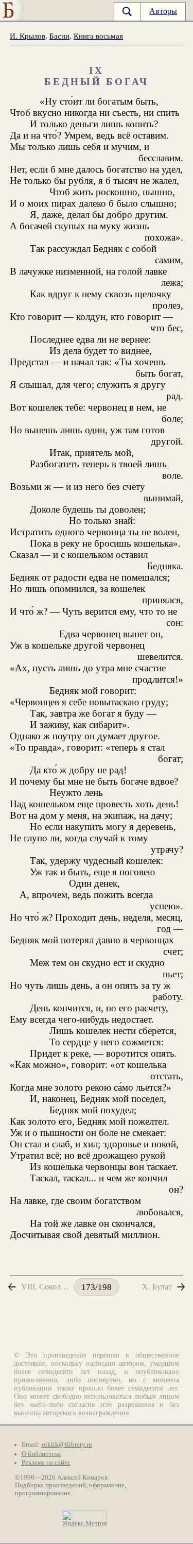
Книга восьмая (98, 35)
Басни (59, 35)
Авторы (163, 11)
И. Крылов (27, 35)
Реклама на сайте (46, 1462)
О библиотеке (41, 1453)
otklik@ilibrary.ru (67, 1444)
